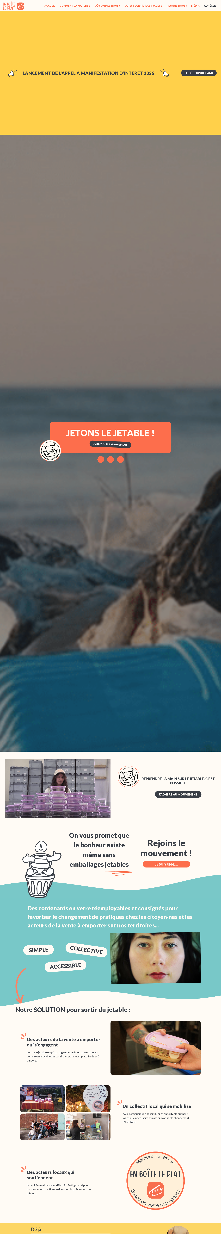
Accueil (50, 5)
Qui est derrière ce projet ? (143, 5)
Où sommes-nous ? (107, 5)
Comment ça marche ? (75, 5)
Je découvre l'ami (199, 73)
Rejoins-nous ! (177, 5)
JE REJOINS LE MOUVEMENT (110, 444)
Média (195, 5)
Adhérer (210, 5)
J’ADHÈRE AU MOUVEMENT (178, 794)
